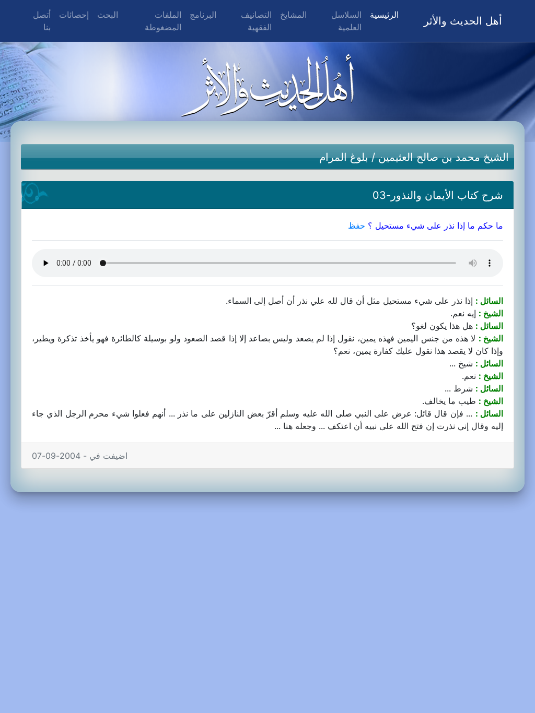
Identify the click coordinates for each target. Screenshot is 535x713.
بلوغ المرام (343, 157)
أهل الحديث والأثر (463, 21)
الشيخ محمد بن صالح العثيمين (443, 157)
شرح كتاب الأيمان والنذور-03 (438, 195)
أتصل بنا (42, 20)
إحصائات (74, 14)
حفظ (356, 225)
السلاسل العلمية (346, 20)
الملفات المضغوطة (163, 20)
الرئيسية (382, 14)
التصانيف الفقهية (256, 20)
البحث (107, 14)
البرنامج (203, 14)
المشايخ (293, 14)
